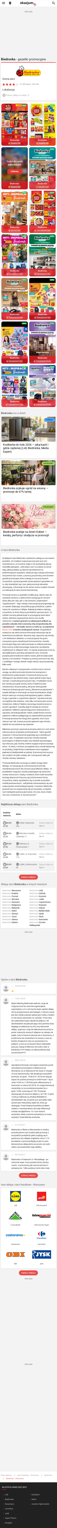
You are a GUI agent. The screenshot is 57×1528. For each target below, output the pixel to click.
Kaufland (35, 1495)
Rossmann (9, 1504)
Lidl (6, 1495)
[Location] (10, 3)
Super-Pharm (10, 1518)
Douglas (8, 1523)
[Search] (53, 3)
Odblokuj (15, 171)
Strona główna (6, 1475)
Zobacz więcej (28, 877)
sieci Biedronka (19, 804)
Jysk (7, 1513)
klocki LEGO (7, 630)
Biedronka (48, 1475)
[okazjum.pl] (28, 3)
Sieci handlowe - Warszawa (28, 1475)
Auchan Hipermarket (40, 1504)
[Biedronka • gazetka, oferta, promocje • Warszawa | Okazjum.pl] (28, 70)
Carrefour (9, 1509)
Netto (34, 1499)
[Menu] (3, 3)
